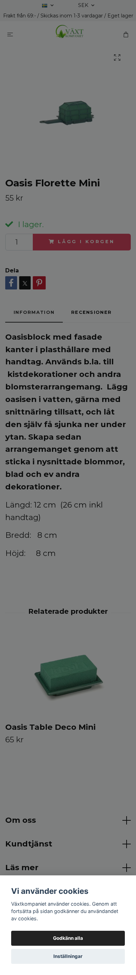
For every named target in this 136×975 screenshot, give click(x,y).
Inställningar (68, 956)
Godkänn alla (68, 938)
